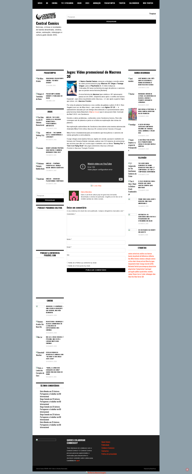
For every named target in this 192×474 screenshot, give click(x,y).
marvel (147, 264)
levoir (138, 264)
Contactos (105, 451)
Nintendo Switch (133, 266)
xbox (154, 274)
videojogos (149, 274)
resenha (150, 271)
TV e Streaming (67, 3)
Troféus (122, 3)
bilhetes (151, 256)
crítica (130, 261)
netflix (152, 264)
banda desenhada (134, 256)
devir (134, 261)
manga (142, 264)
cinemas (142, 258)
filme (147, 261)
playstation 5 (141, 269)
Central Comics (47, 23)
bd (140, 256)
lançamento (132, 264)
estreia (143, 261)
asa (146, 253)
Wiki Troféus (148, 3)
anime (130, 253)
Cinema (54, 3)
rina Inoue (95, 112)
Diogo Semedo (45, 399)
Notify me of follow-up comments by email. (82, 263)
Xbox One (131, 276)
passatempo (143, 266)
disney (138, 261)
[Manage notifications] (187, 469)
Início (40, 3)
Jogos (79, 3)
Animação (97, 3)
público (137, 271)
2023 (87, 3)
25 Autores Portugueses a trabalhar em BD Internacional (50, 394)
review (130, 274)
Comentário (71, 214)
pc (147, 266)
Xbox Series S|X (139, 276)
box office (131, 258)
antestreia (136, 253)
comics (153, 258)
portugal (148, 269)
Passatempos (109, 3)
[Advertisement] (96, 51)
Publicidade (105, 445)
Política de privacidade (109, 454)
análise (142, 253)
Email (69, 247)
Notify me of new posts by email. (79, 266)
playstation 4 (132, 269)
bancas (149, 253)
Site (68, 255)
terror (139, 274)
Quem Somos (106, 442)
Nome (69, 239)
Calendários (134, 3)
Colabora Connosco (108, 448)
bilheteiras (145, 256)
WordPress (153, 468)
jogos (152, 261)
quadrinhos (143, 271)
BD (47, 3)
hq (150, 261)
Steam (135, 274)
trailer (143, 274)
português (131, 271)
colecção (148, 258)
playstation (152, 266)
